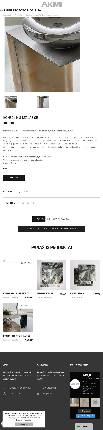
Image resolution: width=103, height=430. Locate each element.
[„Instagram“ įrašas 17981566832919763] (95, 402)
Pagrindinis (7, 15)
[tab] (38, 219)
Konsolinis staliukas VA (16, 336)
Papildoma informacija (58, 219)
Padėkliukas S (78, 293)
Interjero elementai (33, 15)
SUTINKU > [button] (24, 424)
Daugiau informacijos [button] (24, 420)
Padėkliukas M (45, 293)
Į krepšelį (14, 177)
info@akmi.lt (47, 394)
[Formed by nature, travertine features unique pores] (84, 402)
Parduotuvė (19, 15)
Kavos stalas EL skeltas (17, 293)
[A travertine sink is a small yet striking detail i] (74, 402)
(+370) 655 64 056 (49, 388)
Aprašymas (39, 219)
